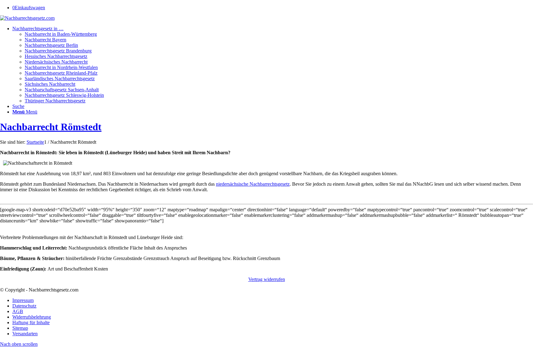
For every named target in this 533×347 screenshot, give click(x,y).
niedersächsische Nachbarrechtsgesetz (253, 184)
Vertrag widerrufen (266, 279)
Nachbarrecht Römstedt (50, 126)
